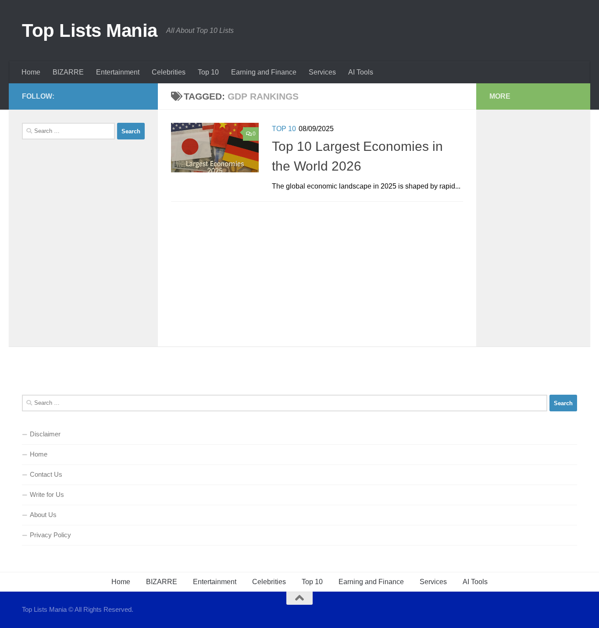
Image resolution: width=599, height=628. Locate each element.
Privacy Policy (50, 535)
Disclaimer (45, 434)
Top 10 (208, 72)
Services (322, 72)
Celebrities (168, 72)
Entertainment (117, 72)
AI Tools (360, 72)
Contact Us (46, 474)
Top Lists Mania (89, 30)
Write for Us (47, 494)
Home (30, 72)
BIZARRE (68, 72)
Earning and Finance (263, 72)
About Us (43, 514)
